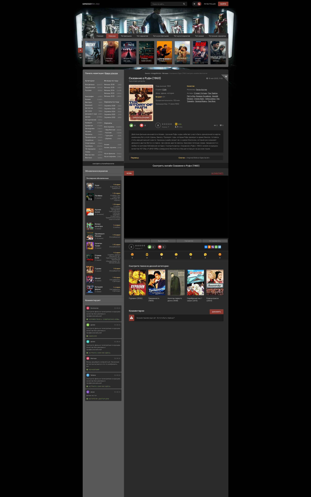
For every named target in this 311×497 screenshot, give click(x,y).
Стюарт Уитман (200, 93)
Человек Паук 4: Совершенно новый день (104, 319)
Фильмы (165, 73)
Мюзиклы (88, 134)
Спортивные (90, 143)
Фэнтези (88, 158)
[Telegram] (219, 246)
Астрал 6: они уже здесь (99, 353)
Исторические (90, 120)
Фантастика (89, 155)
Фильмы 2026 (109, 84)
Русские (88, 90)
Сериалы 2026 (109, 106)
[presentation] (80, 55)
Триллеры (89, 146)
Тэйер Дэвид (210, 98)
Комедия (88, 123)
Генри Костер (201, 89)
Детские (88, 111)
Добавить (216, 312)
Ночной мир (94, 370)
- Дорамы (108, 138)
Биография (89, 96)
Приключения (90, 137)
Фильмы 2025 (109, 87)
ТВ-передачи (90, 149)
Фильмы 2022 (109, 96)
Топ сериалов (142, 36)
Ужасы (87, 152)
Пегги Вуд (191, 96)
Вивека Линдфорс (203, 96)
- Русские (108, 132)
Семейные (89, 140)
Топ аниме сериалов (217, 36)
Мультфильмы (109, 153)
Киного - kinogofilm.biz (153, 73)
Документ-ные (91, 114)
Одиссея (93, 336)
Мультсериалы (110, 156)
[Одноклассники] (209, 246)
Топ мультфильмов (161, 36)
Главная (100, 36)
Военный (88, 105)
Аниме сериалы (110, 147)
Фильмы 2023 (109, 93)
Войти (223, 4)
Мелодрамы (90, 128)
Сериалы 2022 (109, 117)
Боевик (88, 99)
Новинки (112, 36)
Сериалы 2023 (109, 114)
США (164, 89)
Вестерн (88, 102)
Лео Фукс (212, 101)
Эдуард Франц (201, 101)
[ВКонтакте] (205, 246)
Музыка (88, 131)
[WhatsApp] (216, 246)
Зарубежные (90, 87)
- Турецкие (108, 135)
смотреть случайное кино (103, 163)
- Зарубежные (109, 130)
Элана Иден (199, 98)
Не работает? (217, 173)
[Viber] (212, 246)
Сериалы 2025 (109, 108)
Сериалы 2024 (109, 111)
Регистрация (210, 4)
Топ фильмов (126, 36)
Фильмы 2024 (109, 90)
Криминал (89, 125)
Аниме (106, 144)
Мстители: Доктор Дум (99, 399)
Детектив (89, 108)
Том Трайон (212, 93)
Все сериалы (109, 127)
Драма (87, 117)
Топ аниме (199, 36)
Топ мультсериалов (182, 36)
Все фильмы (90, 84)
